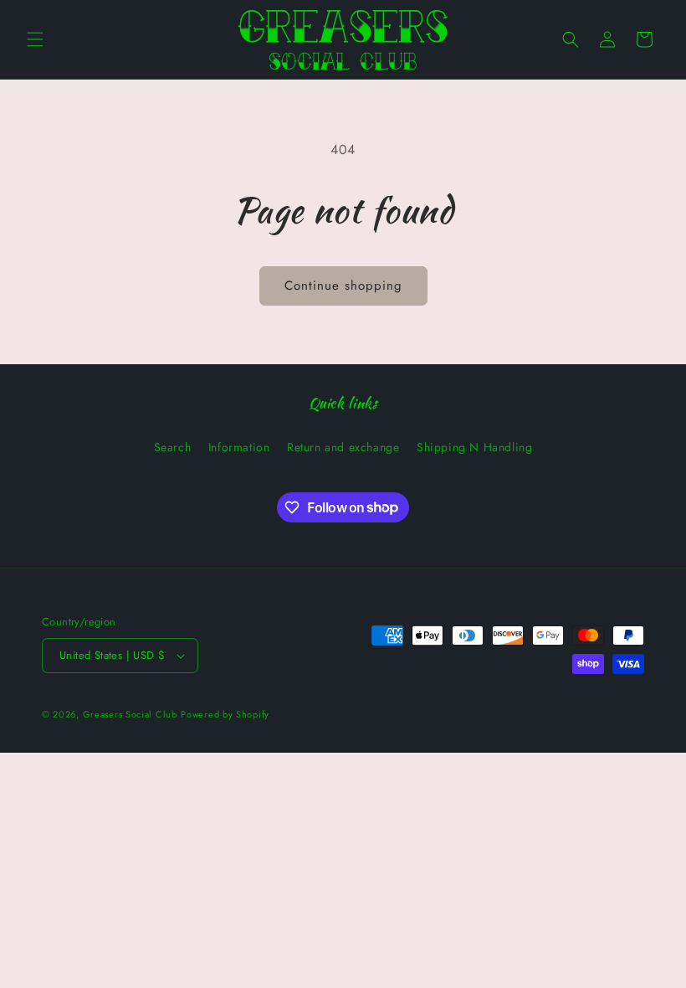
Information (239, 447)
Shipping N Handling (474, 447)
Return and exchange (343, 447)
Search (173, 447)
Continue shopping (343, 285)
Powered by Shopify (225, 714)
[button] (35, 39)
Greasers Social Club (130, 714)
